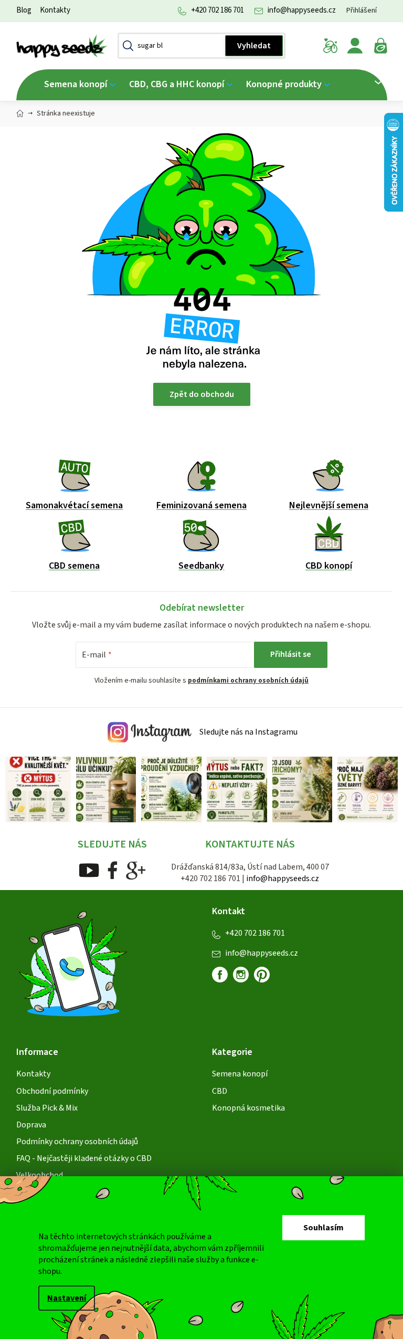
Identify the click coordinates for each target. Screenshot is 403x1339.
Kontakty (51, 10)
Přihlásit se (287, 654)
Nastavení (63, 1298)
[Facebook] (108, 868)
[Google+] (132, 868)
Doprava (27, 1123)
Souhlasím (320, 1227)
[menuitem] (75, 84)
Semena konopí (236, 1073)
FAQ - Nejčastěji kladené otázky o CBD (79, 1157)
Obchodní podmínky (48, 1089)
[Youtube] (85, 868)
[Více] (368, 82)
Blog (19, 10)
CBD (216, 1089)
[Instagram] (237, 973)
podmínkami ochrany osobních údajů (244, 680)
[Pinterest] (262, 977)
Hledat (250, 45)
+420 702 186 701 (213, 10)
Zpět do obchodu (197, 394)
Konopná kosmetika (244, 1106)
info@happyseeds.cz (297, 10)
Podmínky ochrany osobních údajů (73, 1140)
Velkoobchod (35, 1174)
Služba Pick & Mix (42, 1106)
